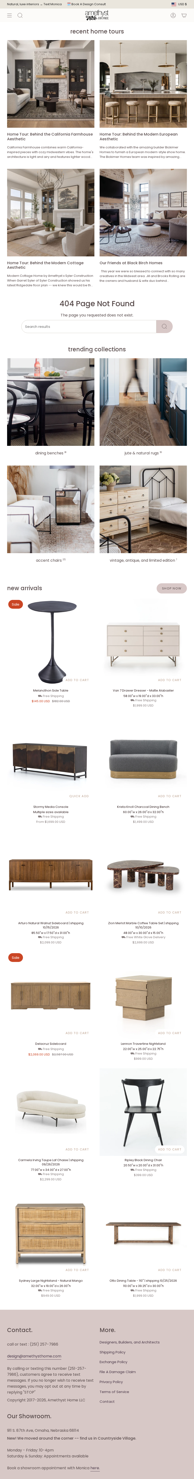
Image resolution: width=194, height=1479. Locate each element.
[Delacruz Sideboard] (50, 996)
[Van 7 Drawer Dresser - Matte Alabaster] (143, 642)
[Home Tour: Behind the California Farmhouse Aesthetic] (50, 84)
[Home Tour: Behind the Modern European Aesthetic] (143, 84)
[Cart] (184, 15)
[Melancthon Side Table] (50, 642)
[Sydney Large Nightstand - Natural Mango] (50, 1232)
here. (95, 1468)
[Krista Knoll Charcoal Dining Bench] (143, 759)
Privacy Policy (111, 1381)
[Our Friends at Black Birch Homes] (143, 212)
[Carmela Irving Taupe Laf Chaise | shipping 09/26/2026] (50, 1112)
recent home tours (97, 31)
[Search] (164, 326)
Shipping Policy (112, 1352)
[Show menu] (9, 15)
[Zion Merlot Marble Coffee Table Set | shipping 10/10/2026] (143, 875)
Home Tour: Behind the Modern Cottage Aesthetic (45, 265)
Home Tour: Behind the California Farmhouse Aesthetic (50, 136)
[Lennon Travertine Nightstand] (143, 996)
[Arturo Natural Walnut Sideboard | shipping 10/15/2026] (50, 875)
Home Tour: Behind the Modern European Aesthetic (139, 136)
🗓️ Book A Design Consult (86, 4)
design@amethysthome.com (34, 1356)
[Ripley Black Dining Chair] (143, 1112)
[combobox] (89, 326)
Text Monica (53, 4)
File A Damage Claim (118, 1371)
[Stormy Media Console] (50, 759)
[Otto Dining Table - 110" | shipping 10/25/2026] (143, 1232)
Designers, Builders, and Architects (130, 1342)
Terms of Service (114, 1391)
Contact (107, 1401)
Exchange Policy (113, 1361)
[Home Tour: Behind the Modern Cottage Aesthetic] (50, 212)
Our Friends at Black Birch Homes (131, 263)
